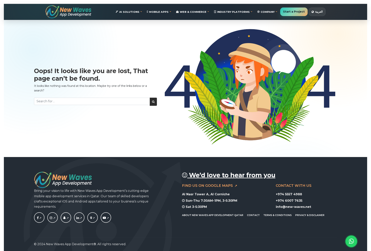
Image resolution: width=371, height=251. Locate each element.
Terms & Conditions (277, 215)
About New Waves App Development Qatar (212, 215)
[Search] (153, 102)
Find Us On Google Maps (208, 186)
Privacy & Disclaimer (309, 215)
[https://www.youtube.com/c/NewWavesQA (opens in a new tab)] (105, 218)
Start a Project (294, 11)
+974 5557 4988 (289, 194)
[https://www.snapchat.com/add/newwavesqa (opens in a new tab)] (65, 218)
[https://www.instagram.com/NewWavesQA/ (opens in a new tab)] (52, 218)
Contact (253, 215)
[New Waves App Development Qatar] (68, 11)
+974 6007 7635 (289, 200)
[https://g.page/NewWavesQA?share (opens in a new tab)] (92, 218)
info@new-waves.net (293, 207)
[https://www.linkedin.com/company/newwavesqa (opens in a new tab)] (79, 218)
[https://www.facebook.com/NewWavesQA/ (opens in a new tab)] (39, 218)
